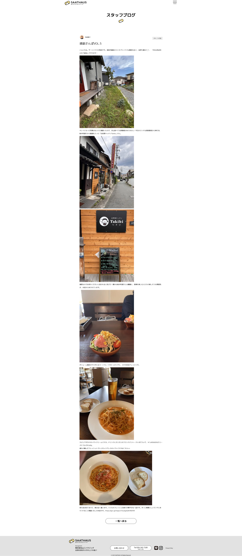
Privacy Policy (169, 548)
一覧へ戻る (121, 521)
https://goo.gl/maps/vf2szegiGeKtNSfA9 (120, 511)
